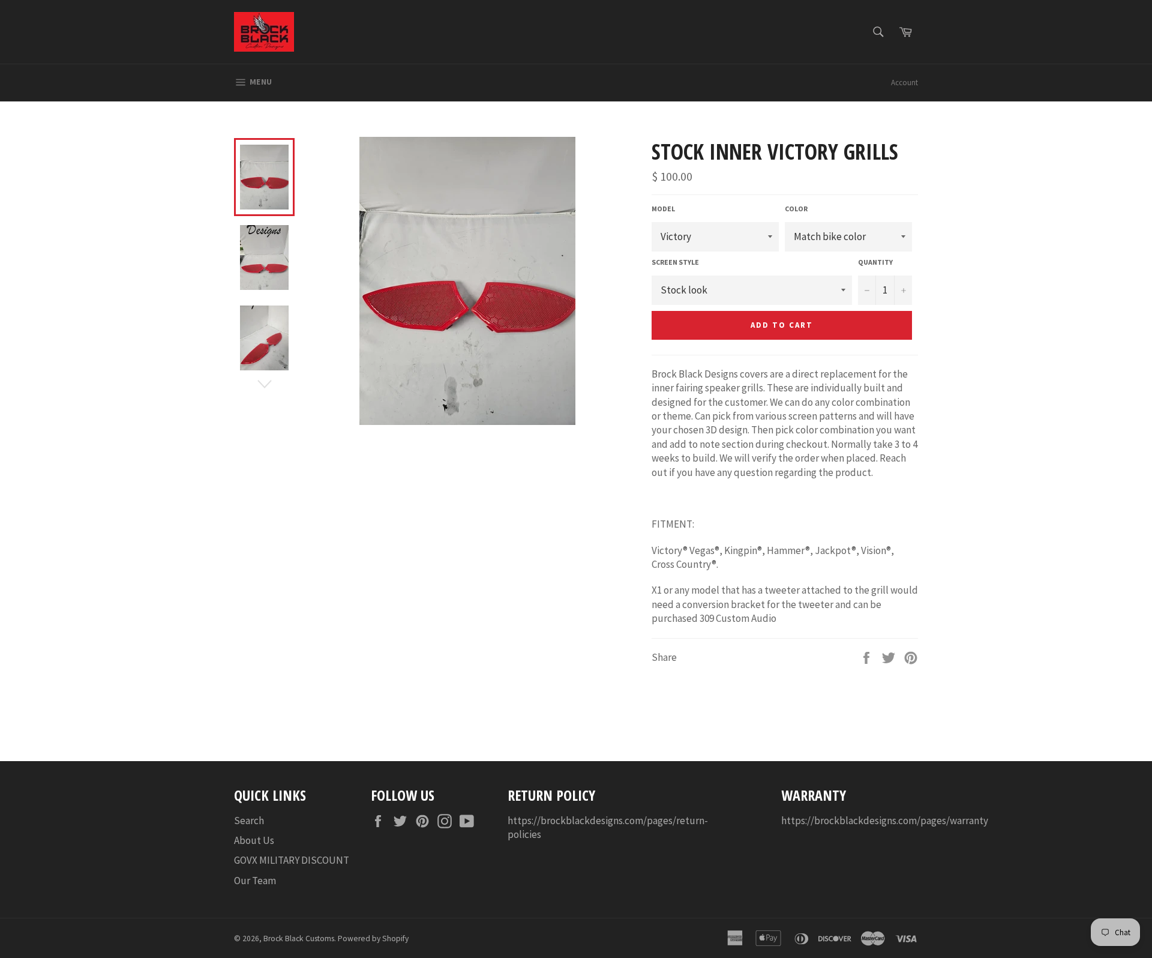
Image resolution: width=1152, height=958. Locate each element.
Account (904, 82)
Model (663, 208)
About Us (254, 840)
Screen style (675, 262)
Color (796, 208)
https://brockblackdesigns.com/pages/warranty (884, 820)
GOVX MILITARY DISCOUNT (291, 860)
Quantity (875, 262)
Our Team (255, 880)
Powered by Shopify (373, 938)
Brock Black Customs (298, 938)
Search (249, 820)
